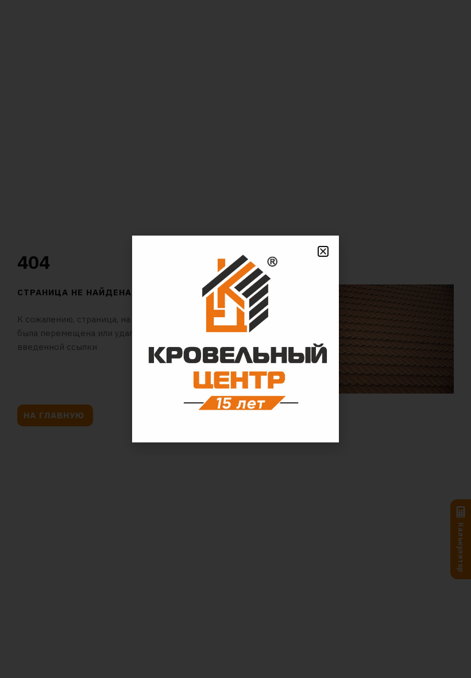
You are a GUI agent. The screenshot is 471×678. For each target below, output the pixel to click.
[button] (323, 251)
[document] (235, 339)
